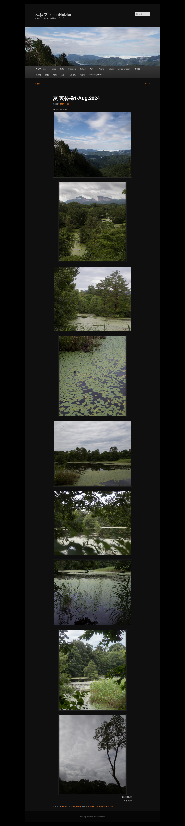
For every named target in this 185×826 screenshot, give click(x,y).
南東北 (38, 74)
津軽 (47, 74)
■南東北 (65, 806)
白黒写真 (72, 74)
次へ (147, 83)
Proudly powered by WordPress (92, 816)
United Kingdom (124, 68)
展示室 (82, 74)
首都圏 (137, 68)
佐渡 (62, 74)
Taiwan (111, 68)
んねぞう (91, 806)
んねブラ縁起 (41, 68)
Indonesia (72, 68)
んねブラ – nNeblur (53, 14)
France (53, 68)
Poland (101, 68)
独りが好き (77, 806)
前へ (37, 83)
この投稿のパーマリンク (105, 806)
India (62, 68)
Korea (92, 68)
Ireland (82, 68)
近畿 (55, 74)
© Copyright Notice (97, 74)
